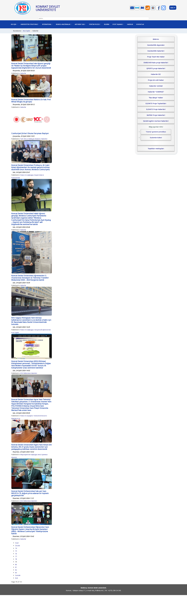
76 (16, 554)
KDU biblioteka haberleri (28, 373)
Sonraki (17, 575)
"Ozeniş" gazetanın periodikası (156, 132)
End (16, 578)
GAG (172, 8)
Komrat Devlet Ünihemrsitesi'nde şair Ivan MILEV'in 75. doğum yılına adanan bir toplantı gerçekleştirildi (30, 493)
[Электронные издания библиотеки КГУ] (142, 10)
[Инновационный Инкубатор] (137, 10)
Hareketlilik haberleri (155, 51)
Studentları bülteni (156, 138)
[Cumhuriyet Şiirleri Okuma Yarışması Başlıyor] (31, 131)
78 (16, 559)
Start (17, 543)
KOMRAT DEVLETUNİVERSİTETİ (48, 8)
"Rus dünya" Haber (156, 97)
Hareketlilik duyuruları (155, 45)
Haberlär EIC (156, 74)
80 (16, 564)
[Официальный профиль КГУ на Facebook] (158, 10)
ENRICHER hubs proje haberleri (156, 62)
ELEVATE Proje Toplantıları (156, 103)
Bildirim (156, 39)
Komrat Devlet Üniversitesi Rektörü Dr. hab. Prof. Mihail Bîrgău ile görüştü (31, 100)
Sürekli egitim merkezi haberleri (155, 121)
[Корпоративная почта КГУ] (132, 10)
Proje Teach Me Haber (156, 57)
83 (16, 573)
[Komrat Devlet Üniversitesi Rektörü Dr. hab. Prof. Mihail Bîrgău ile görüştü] (31, 97)
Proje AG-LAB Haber (156, 80)
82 (16, 570)
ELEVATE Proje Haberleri (155, 109)
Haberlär (23, 73)
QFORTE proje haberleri (156, 68)
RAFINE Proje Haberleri (156, 115)
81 (16, 567)
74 (16, 548)
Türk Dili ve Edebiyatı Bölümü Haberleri (33, 139)
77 (16, 556)
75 (16, 551)
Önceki (17, 546)
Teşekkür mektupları (156, 148)
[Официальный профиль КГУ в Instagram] (163, 10)
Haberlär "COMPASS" (156, 92)
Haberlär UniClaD (156, 86)
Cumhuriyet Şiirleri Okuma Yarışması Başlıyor (30, 133)
